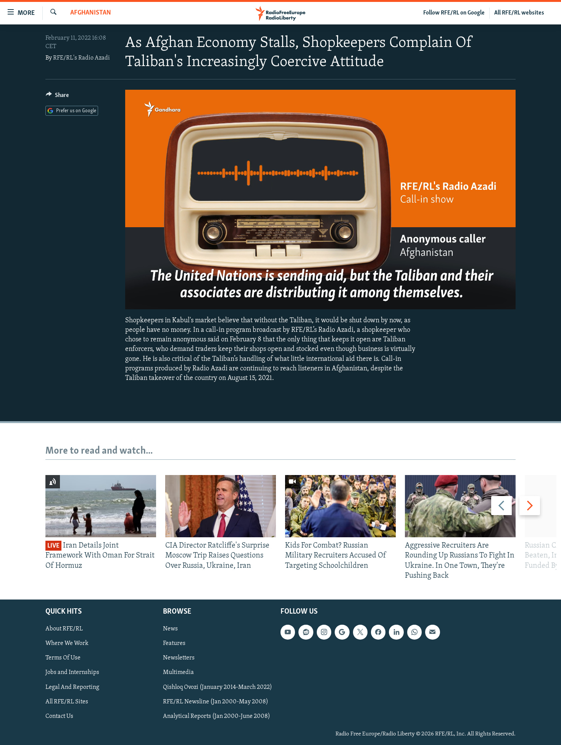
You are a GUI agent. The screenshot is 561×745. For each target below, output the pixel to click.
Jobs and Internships (72, 673)
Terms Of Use (63, 658)
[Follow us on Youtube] (287, 632)
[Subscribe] (432, 632)
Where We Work (67, 643)
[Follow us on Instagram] (324, 632)
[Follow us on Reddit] (305, 632)
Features (174, 643)
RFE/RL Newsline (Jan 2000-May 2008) (215, 702)
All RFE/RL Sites (66, 702)
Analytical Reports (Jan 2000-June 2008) (216, 716)
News (170, 629)
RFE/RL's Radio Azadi (81, 58)
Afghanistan (90, 13)
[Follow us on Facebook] (378, 632)
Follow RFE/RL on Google (454, 13)
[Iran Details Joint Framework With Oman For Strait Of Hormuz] (100, 506)
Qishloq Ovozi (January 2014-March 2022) (217, 687)
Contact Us (59, 716)
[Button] (57, 97)
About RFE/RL (64, 629)
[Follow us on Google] (342, 632)
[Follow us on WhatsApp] (414, 632)
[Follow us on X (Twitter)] (360, 632)
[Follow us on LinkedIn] (396, 632)
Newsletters (179, 658)
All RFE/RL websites (519, 13)
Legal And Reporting (72, 687)
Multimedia (178, 673)
